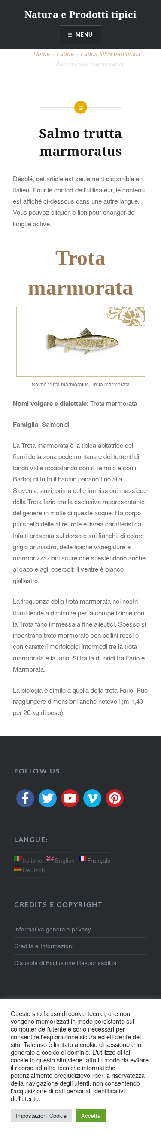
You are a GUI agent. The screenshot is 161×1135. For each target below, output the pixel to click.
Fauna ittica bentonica (110, 53)
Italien (21, 189)
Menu (84, 34)
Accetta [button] (90, 1115)
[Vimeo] (92, 798)
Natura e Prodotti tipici (80, 14)
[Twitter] (48, 798)
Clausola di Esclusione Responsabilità (65, 963)
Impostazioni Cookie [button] (41, 1115)
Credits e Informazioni (43, 946)
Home (41, 53)
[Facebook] (25, 798)
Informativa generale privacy (52, 929)
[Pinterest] (115, 798)
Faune (65, 53)
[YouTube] (70, 798)
